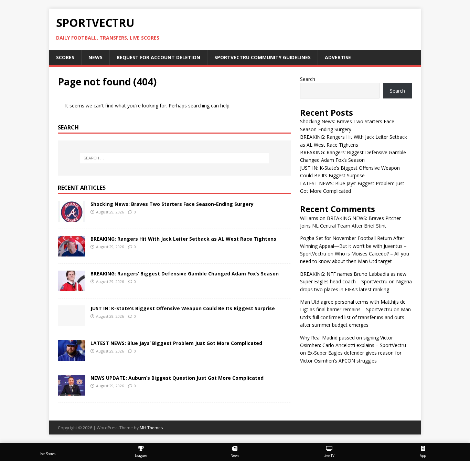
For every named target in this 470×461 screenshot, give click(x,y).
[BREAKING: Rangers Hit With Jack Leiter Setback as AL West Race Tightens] (71, 252)
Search (307, 79)
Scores (65, 57)
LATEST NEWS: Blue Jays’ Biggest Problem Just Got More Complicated (176, 343)
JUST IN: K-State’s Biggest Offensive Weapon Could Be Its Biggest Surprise (182, 308)
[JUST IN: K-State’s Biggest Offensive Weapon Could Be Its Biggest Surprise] (71, 322)
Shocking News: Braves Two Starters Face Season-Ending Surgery (172, 204)
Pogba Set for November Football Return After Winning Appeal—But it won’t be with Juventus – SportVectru (353, 246)
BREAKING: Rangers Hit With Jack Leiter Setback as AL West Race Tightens (183, 238)
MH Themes (151, 428)
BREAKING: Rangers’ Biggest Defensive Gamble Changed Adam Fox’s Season (184, 273)
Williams (309, 218)
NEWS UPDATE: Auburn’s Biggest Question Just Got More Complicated (177, 378)
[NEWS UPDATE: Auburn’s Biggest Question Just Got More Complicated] (71, 391)
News (95, 57)
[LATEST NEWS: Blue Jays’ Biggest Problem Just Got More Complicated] (71, 357)
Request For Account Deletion (158, 57)
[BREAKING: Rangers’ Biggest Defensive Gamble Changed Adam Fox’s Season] (71, 287)
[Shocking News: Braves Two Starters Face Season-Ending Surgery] (71, 217)
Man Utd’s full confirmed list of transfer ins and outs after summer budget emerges (355, 317)
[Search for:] (174, 158)
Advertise (338, 57)
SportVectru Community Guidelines (262, 57)
